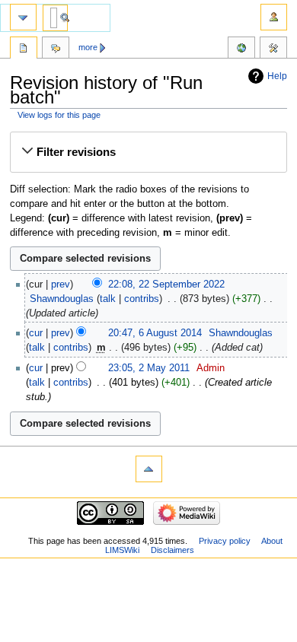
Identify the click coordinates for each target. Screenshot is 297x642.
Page (24, 49)
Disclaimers (172, 550)
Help (277, 76)
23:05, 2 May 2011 (149, 368)
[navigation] (23, 17)
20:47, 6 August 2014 (155, 333)
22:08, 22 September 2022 (166, 284)
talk (108, 299)
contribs (141, 299)
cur (36, 333)
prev (60, 284)
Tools (273, 49)
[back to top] (149, 469)
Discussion (56, 49)
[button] (148, 152)
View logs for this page (59, 114)
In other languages (241, 49)
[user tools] (273, 17)
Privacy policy (225, 540)
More (87, 47)
